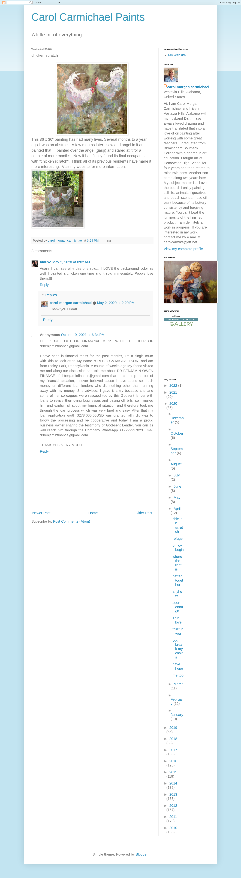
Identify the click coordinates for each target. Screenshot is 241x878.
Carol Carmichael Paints (88, 17)
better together (178, 580)
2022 (173, 385)
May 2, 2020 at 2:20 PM (116, 303)
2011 (173, 817)
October (177, 433)
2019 (173, 728)
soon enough (178, 607)
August (176, 464)
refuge (178, 538)
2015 (173, 772)
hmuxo (45, 262)
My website (177, 55)
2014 (173, 783)
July (177, 475)
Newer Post (41, 513)
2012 (173, 805)
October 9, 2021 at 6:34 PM (83, 335)
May (177, 497)
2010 (173, 828)
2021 (173, 392)
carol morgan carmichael (71, 303)
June (177, 486)
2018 (173, 739)
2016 (173, 761)
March (178, 684)
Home (93, 513)
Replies (51, 295)
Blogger (141, 854)
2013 (173, 794)
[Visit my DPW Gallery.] (181, 326)
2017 (173, 750)
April (177, 509)
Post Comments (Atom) (71, 521)
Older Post (143, 513)
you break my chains (178, 648)
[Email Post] (109, 240)
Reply (44, 285)
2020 (173, 403)
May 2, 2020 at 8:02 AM (71, 262)
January (177, 715)
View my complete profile (183, 249)
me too (178, 675)
